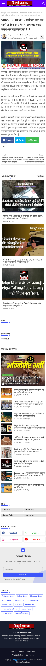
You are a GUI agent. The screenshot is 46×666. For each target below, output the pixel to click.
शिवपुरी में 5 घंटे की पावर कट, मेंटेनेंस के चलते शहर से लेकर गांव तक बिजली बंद (29, 415)
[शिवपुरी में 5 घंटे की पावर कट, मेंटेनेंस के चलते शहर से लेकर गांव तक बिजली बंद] (6, 417)
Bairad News (22, 596)
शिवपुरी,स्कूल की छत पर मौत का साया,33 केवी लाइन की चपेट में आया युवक (29, 462)
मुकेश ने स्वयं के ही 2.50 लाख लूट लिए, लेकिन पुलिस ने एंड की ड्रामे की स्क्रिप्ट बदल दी (22, 261)
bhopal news (7, 605)
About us (6, 510)
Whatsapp (34, 140)
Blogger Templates (20, 660)
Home (13, 652)
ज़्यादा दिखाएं (40, 176)
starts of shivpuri (21, 613)
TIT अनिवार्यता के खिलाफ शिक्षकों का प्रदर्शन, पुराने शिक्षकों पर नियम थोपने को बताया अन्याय (28, 403)
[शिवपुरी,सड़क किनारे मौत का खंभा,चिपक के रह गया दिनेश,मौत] (6, 488)
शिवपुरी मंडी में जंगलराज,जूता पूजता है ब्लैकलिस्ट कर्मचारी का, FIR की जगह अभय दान (29, 426)
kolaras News (13, 13)
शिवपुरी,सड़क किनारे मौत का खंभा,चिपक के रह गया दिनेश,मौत (29, 486)
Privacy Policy (8, 515)
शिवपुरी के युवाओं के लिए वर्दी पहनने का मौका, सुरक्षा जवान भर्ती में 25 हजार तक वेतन (28, 450)
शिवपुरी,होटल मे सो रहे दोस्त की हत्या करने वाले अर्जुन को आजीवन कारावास (29, 391)
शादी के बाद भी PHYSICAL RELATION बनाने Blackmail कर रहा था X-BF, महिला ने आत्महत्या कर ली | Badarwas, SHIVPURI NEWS (29, 441)
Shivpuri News (32, 600)
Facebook (9, 140)
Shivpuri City (19, 600)
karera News (29, 605)
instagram (13, 539)
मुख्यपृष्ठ (3, 13)
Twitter (21, 140)
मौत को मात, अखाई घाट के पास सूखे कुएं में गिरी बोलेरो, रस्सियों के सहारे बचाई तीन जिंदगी (23, 217)
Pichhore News (36, 596)
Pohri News (6, 600)
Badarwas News (8, 596)
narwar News (7, 613)
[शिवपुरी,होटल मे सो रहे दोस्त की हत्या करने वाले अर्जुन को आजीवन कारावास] (6, 393)
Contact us (31, 652)
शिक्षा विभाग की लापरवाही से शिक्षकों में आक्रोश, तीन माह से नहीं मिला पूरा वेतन (22, 305)
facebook (13, 533)
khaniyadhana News (10, 609)
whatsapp (36, 533)
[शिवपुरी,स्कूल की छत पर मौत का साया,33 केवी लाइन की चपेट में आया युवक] (6, 464)
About (21, 652)
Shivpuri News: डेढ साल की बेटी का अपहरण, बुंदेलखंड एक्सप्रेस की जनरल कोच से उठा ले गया (29, 475)
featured (18, 605)
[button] (43, 3)
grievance (30, 655)
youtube (36, 539)
